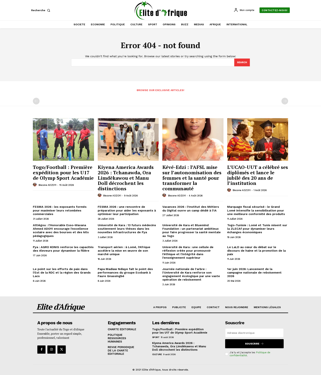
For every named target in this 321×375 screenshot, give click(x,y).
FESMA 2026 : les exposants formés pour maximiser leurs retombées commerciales (60, 210)
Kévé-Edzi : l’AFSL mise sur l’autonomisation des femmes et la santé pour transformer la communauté (191, 177)
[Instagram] (51, 349)
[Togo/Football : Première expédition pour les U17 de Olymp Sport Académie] (63, 139)
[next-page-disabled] (284, 101)
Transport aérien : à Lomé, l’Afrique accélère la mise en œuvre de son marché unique (124, 250)
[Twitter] (61, 349)
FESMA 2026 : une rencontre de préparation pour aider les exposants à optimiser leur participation (127, 210)
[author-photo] (35, 185)
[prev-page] (36, 101)
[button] (41, 10)
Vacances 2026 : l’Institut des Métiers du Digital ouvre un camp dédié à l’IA (190, 208)
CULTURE (157, 354)
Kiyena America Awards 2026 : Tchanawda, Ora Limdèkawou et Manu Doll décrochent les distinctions (126, 177)
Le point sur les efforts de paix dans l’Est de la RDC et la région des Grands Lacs (62, 272)
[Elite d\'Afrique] (161, 10)
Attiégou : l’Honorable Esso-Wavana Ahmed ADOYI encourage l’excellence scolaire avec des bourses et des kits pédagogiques (61, 230)
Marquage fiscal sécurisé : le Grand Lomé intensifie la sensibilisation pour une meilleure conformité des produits (256, 210)
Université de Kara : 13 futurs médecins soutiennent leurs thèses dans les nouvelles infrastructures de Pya (127, 228)
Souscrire (252, 343)
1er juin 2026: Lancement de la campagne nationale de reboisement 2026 (254, 272)
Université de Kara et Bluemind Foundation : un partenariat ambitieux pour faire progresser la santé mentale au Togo (191, 230)
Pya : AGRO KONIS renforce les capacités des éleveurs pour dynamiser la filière (63, 248)
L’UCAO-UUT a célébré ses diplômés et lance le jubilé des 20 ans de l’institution (257, 175)
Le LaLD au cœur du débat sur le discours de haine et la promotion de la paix (256, 250)
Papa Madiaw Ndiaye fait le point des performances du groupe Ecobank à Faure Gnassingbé (125, 272)
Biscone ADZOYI (47, 185)
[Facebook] (41, 349)
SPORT (156, 337)
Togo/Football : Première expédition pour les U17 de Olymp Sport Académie (63, 172)
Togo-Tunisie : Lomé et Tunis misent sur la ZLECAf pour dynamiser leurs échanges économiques (257, 228)
